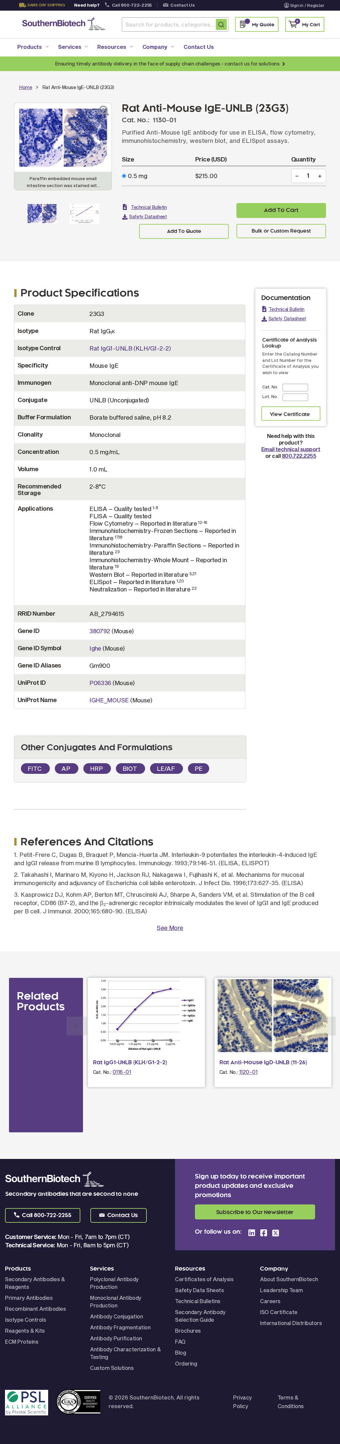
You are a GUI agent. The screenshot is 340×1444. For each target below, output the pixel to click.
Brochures (188, 1330)
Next (325, 1026)
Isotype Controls (25, 1319)
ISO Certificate (279, 1312)
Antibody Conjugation (116, 1316)
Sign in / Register (307, 5)
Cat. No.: (102, 1072)
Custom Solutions (111, 1368)
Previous (76, 1026)
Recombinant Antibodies (35, 1308)
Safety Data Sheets (199, 1290)
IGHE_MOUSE (109, 700)
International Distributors (291, 1323)
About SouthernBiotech (289, 1279)
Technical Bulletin (149, 207)
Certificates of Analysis (204, 1279)
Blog (180, 1352)
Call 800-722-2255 (132, 5)
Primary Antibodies (28, 1297)
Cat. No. (270, 386)
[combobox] (175, 24)
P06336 (100, 682)
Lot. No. (270, 396)
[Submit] (221, 24)
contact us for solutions (251, 63)
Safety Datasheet (148, 216)
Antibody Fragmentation (120, 1327)
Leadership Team (281, 1290)
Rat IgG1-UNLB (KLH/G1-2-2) (130, 348)
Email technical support (290, 449)
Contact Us (182, 5)
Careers (270, 1301)
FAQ (180, 1341)
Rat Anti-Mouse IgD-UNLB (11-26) (263, 1062)
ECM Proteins (21, 1341)
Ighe (95, 648)
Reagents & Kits (25, 1330)
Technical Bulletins (197, 1301)
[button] (42, 1215)
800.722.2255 (299, 456)
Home (25, 87)
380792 (99, 631)
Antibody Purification (116, 1338)
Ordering (186, 1363)
